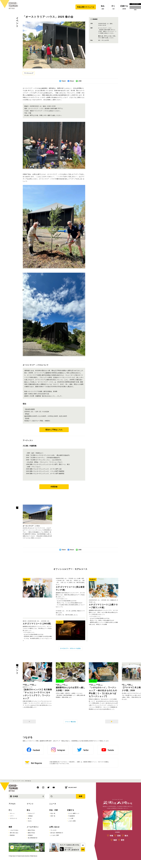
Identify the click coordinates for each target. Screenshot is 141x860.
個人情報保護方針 (33, 837)
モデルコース (13, 818)
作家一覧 (52, 816)
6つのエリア (31, 813)
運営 (122, 840)
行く (10, 810)
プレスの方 (53, 830)
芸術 (119, 835)
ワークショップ (28, 73)
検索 (80, 796)
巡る (28, 810)
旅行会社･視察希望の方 (56, 832)
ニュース (52, 804)
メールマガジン (33, 827)
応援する (70, 810)
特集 (111, 835)
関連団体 (12, 835)
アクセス (12, 804)
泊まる (29, 821)
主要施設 (30, 816)
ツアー (11, 816)
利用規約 (30, 835)
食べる (29, 818)
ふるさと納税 (72, 821)
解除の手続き (31, 832)
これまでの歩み (14, 830)
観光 (126, 835)
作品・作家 (53, 810)
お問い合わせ (54, 827)
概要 (10, 827)
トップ (3, 780)
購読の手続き (31, 830)
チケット (12, 813)
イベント (17, 20)
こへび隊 (70, 818)
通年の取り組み (14, 832)
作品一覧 (52, 813)
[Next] (111, 721)
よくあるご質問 (54, 835)
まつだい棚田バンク (73, 813)
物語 (115, 840)
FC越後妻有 (71, 816)
